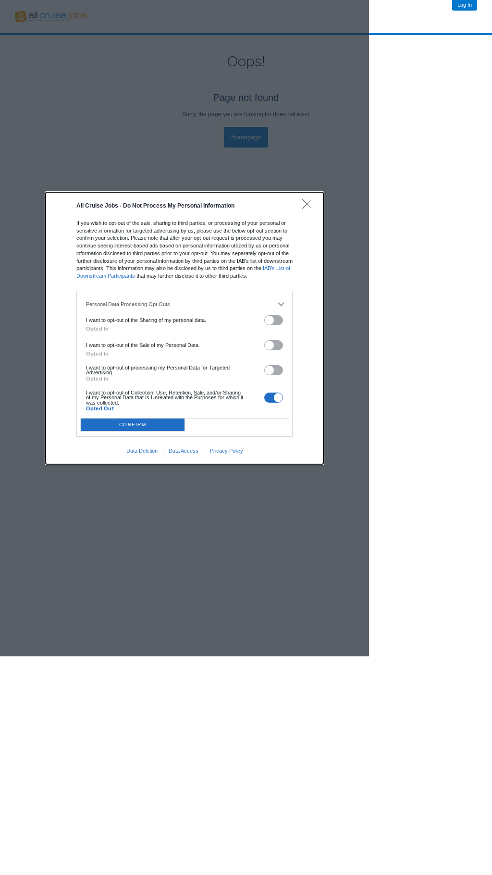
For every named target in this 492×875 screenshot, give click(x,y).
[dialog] (184, 328)
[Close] (309, 206)
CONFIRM (133, 424)
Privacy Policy (226, 451)
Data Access (183, 451)
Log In (464, 5)
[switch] (273, 320)
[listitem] (184, 304)
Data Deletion (142, 451)
